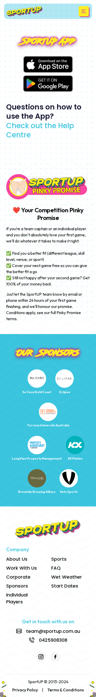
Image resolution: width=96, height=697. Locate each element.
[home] (24, 11)
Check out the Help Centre (40, 130)
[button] (84, 11)
